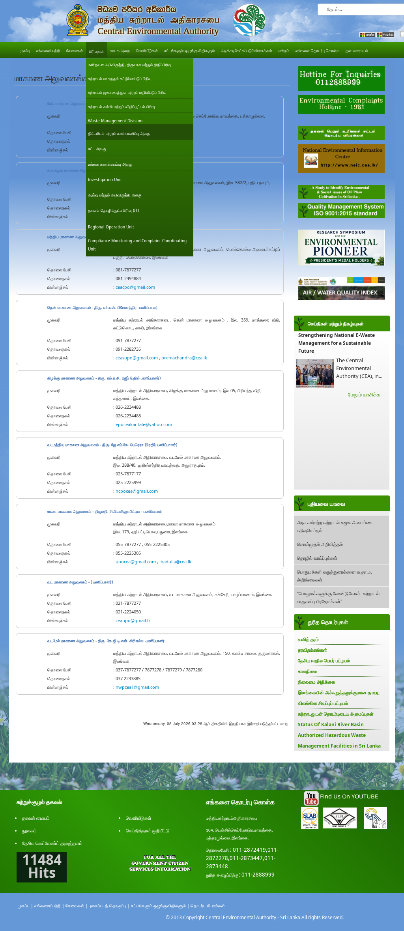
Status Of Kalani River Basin (331, 724)
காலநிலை (307, 671)
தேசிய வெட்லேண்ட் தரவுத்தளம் (52, 843)
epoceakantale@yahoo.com (144, 424)
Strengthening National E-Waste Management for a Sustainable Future (336, 343)
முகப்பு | (25, 906)
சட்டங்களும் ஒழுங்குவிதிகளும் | (160, 906)
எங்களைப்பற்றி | (49, 906)
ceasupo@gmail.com (137, 358)
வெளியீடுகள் (139, 818)
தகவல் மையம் (36, 818)
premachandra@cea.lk (184, 358)
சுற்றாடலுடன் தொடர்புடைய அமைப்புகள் (336, 713)
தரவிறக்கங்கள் (312, 650)
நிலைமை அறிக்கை (316, 682)
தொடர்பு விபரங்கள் (208, 906)
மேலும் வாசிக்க (364, 394)
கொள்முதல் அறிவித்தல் (320, 543)
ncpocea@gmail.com (137, 491)
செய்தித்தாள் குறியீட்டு (148, 830)
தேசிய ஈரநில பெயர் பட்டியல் (324, 660)
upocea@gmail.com (136, 562)
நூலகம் (29, 830)
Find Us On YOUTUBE (349, 796)
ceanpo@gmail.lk (133, 620)
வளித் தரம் (308, 639)
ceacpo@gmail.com (135, 287)
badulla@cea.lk (176, 562)
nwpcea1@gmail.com (137, 687)
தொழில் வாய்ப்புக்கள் (317, 557)
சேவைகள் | (76, 906)
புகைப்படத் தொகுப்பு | (109, 906)
